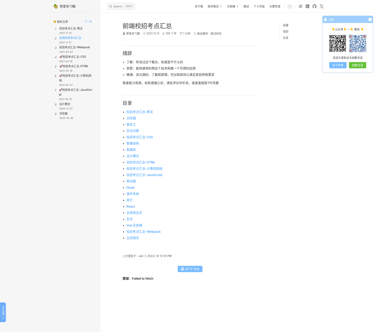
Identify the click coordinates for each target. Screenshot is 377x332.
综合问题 (132, 131)
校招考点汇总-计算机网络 (144, 169)
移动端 (131, 181)
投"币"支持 (192, 269)
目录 (285, 37)
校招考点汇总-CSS (139, 137)
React (130, 206)
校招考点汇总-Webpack (143, 232)
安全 (129, 219)
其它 (129, 200)
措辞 (285, 31)
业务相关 (132, 238)
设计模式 (132, 156)
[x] (321, 6)
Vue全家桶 (134, 225)
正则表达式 (134, 213)
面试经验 (215, 33)
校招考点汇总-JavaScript (144, 175)
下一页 (88, 21)
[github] (314, 6)
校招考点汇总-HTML (141, 162)
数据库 (131, 150)
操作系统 (132, 194)
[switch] (290, 6)
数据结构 (132, 143)
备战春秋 (202, 33)
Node (130, 187)
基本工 (131, 124)
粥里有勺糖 (133, 33)
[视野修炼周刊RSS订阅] (300, 6)
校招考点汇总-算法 (139, 112)
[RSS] (307, 6)
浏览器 (131, 118)
